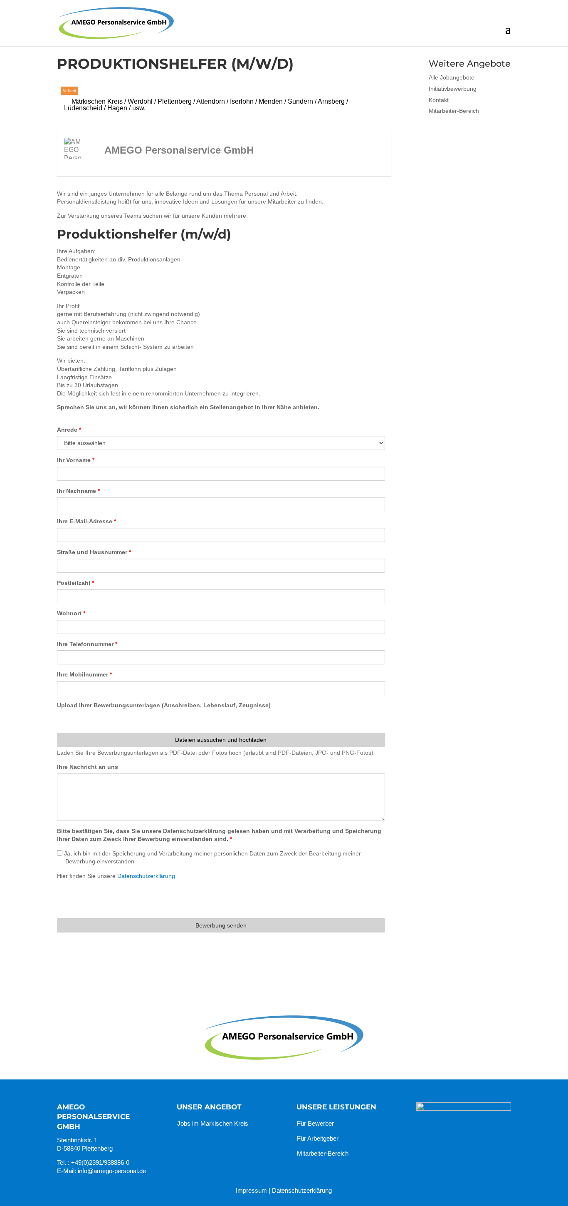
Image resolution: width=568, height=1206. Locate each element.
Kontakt (439, 100)
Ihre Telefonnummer (87, 644)
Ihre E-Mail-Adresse (86, 521)
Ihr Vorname (75, 460)
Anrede (69, 429)
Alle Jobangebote (451, 77)
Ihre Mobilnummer (84, 674)
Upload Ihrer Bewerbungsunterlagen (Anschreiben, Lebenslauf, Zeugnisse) (164, 705)
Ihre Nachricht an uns (87, 766)
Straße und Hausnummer (94, 552)
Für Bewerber (315, 1123)
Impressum (251, 1190)
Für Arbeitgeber (317, 1138)
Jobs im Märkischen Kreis (212, 1123)
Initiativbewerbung (453, 88)
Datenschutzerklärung (146, 876)
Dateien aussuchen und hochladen (221, 739)
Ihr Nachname (78, 490)
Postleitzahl (75, 582)
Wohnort (71, 613)
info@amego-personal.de (112, 1170)
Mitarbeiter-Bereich (454, 110)
